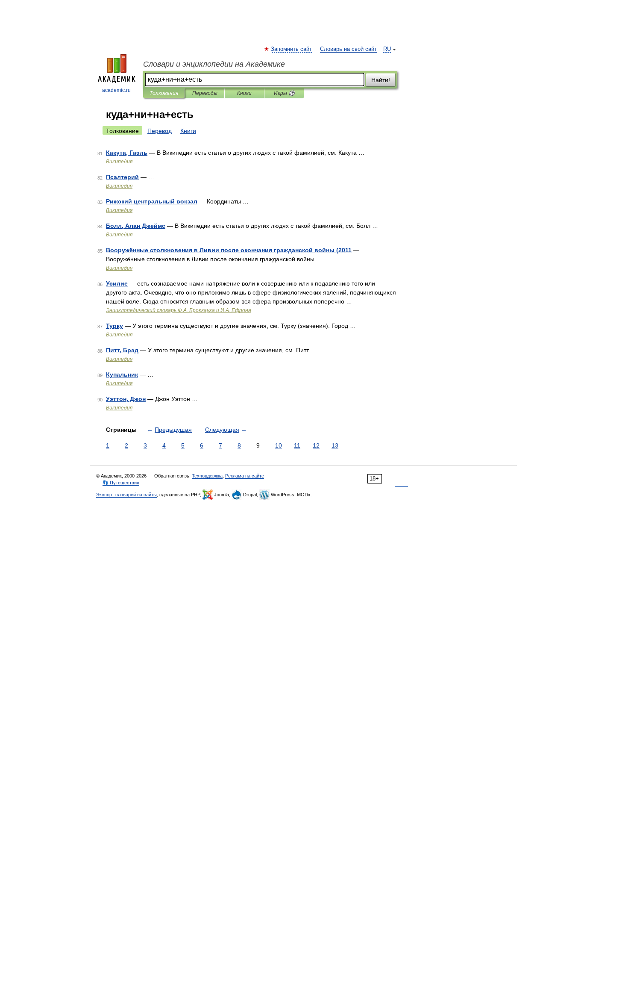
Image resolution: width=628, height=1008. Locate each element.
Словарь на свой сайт (348, 49)
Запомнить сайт (292, 49)
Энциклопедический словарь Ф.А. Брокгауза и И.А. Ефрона (178, 310)
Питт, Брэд (122, 350)
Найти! (380, 80)
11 (297, 445)
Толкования (164, 93)
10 (278, 445)
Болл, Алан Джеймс (135, 225)
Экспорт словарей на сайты (126, 494)
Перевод (159, 130)
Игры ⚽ (284, 93)
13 (335, 445)
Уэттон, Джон (126, 398)
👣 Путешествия (121, 482)
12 (316, 445)
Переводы (204, 93)
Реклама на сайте (244, 475)
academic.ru (116, 90)
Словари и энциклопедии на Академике (214, 64)
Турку (114, 325)
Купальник (122, 374)
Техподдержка (207, 475)
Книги (244, 93)
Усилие (117, 283)
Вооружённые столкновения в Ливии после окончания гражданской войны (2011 (229, 250)
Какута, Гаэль (126, 152)
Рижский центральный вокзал (151, 201)
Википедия (119, 162)
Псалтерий (122, 177)
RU (387, 49)
